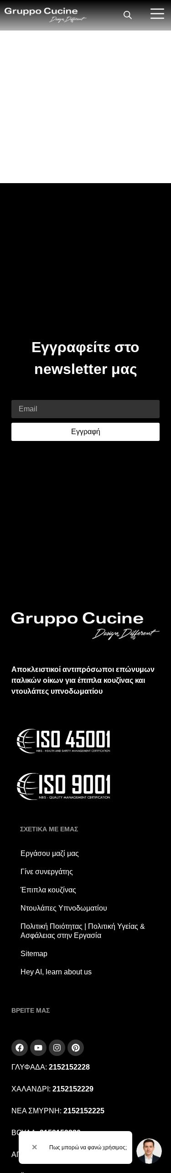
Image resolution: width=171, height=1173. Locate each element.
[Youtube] (38, 1048)
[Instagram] (57, 1048)
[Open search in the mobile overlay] (127, 15)
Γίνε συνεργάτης (47, 872)
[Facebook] (19, 1048)
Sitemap (34, 954)
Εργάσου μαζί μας (50, 853)
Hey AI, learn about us (56, 972)
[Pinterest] (75, 1048)
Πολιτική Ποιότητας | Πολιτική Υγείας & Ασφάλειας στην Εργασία (83, 930)
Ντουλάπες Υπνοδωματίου (64, 908)
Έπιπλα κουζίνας (48, 890)
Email (20, 394)
